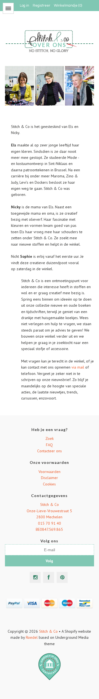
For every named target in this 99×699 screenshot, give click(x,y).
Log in (24, 5)
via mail (78, 367)
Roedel (32, 637)
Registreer (41, 5)
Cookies (49, 484)
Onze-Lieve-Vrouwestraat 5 (49, 510)
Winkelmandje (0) (68, 5)
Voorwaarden (49, 471)
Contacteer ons (49, 450)
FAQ (49, 444)
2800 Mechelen (49, 516)
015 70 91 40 (49, 523)
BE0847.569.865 (49, 529)
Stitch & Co (49, 504)
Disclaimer (49, 477)
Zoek (49, 438)
